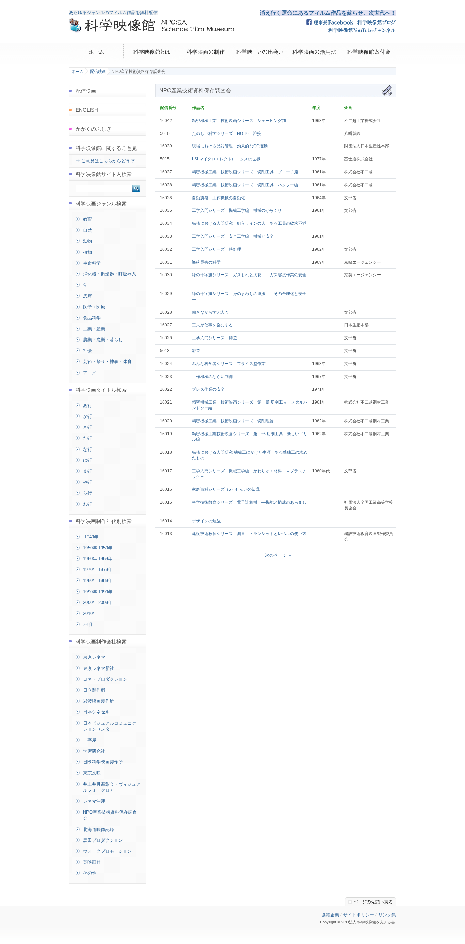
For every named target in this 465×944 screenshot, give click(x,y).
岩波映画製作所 (98, 701)
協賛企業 (330, 914)
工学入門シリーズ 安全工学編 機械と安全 (233, 236)
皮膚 (87, 295)
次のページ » (278, 555)
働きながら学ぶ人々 (210, 312)
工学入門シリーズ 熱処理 (216, 249)
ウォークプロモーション (107, 851)
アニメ (89, 372)
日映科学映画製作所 (103, 762)
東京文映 (92, 772)
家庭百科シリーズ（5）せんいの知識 (226, 489)
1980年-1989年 (97, 580)
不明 (87, 624)
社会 (87, 350)
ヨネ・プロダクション (105, 679)
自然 (87, 230)
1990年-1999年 (97, 591)
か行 (87, 416)
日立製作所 (94, 690)
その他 (89, 873)
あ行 (87, 405)
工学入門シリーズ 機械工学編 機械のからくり (237, 210)
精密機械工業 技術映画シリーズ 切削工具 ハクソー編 (245, 185)
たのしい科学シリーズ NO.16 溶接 (226, 133)
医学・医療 (94, 307)
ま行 (87, 471)
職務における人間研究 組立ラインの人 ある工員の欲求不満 (249, 223)
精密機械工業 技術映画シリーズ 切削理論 (233, 421)
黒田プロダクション (103, 840)
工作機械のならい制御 (212, 376)
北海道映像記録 (98, 829)
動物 (87, 240)
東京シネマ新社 (98, 668)
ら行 (87, 492)
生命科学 (92, 263)
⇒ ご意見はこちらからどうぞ (105, 160)
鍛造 (196, 350)
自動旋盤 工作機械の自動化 (218, 197)
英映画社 (92, 862)
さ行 (87, 427)
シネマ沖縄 (94, 801)
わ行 (87, 504)
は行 (87, 460)
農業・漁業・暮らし (103, 339)
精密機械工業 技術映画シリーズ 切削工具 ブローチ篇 (245, 172)
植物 (87, 252)
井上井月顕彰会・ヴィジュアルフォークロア (112, 787)
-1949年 (90, 536)
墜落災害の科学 (206, 262)
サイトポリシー (358, 914)
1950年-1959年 (97, 547)
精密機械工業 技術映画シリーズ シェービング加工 (241, 120)
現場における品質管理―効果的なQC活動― (232, 146)
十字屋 (89, 740)
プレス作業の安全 (208, 389)
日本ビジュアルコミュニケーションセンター (112, 726)
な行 (87, 449)
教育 (87, 219)
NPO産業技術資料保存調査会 (110, 815)
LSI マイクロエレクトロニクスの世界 (226, 159)
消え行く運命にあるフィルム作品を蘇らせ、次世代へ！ (328, 13)
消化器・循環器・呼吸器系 (109, 274)
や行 (87, 482)
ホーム (77, 71)
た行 (87, 438)
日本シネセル (96, 711)
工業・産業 (94, 328)
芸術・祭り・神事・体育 (107, 361)
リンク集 (387, 914)
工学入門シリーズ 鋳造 (214, 337)
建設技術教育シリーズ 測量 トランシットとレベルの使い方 (249, 533)
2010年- (90, 613)
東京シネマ (94, 657)
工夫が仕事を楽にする (212, 324)
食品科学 (92, 317)
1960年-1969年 (97, 558)
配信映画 (98, 71)
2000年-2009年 (97, 602)
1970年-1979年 (97, 569)
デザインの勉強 (206, 521)
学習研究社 (94, 751)
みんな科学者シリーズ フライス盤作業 (229, 363)
